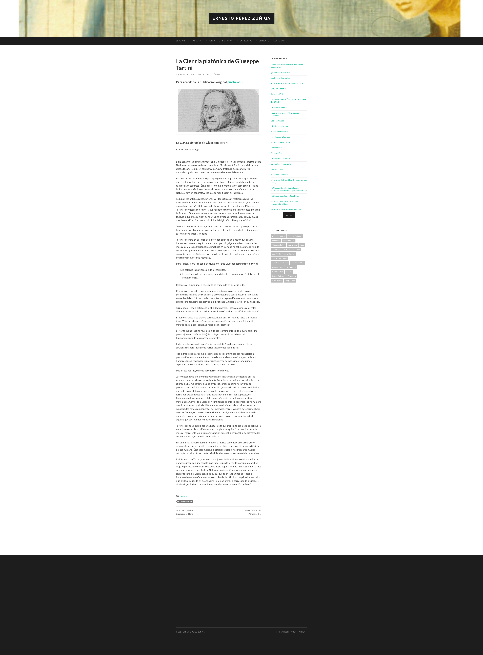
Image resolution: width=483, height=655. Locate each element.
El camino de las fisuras (281, 142)
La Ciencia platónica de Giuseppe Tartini (288, 100)
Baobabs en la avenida (280, 78)
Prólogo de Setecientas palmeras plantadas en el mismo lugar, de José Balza (289, 189)
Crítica (262, 41)
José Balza (276, 249)
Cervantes (281, 236)
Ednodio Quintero (295, 236)
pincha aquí (235, 82)
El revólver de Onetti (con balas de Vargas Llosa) (289, 181)
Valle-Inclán (277, 281)
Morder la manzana (279, 126)
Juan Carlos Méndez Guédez (283, 254)
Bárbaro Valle (277, 169)
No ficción (227, 41)
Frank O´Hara (288, 240)
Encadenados (277, 147)
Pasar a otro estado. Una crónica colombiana (285, 114)
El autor (180, 41)
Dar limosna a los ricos (280, 137)
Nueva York (291, 267)
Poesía (212, 41)
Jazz (302, 245)
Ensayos (184, 496)
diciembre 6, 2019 (185, 74)
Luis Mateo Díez (297, 263)
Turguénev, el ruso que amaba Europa (287, 83)
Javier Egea (292, 245)
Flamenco (276, 240)
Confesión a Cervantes (281, 158)
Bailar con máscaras (279, 131)
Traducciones (278, 41)
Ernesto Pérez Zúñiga (241, 18)
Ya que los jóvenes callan (281, 164)
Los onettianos (277, 120)
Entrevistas (246, 41)
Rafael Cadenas (278, 276)
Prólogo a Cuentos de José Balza (285, 196)
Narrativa (197, 41)
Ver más (289, 215)
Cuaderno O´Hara (184, 512)
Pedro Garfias (277, 272)
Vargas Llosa (290, 281)
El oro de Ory (276, 153)
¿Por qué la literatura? (280, 72)
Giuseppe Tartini (185, 501)
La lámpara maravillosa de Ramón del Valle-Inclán (287, 65)
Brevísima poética (278, 88)
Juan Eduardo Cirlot (280, 263)
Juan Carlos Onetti (279, 258)
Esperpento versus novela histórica (286, 209)
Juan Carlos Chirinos (292, 249)
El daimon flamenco (279, 174)
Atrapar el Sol (252, 512)
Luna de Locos (277, 267)
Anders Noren (289, 632)
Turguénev (292, 276)
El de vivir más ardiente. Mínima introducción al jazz (284, 202)
